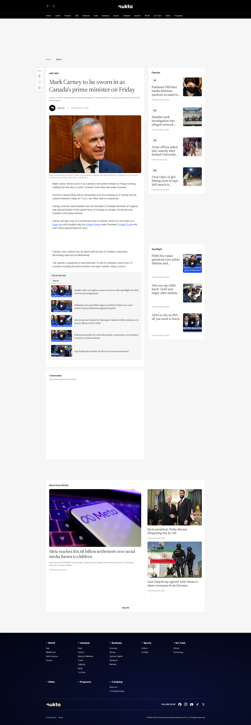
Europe (49, 660)
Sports (116, 15)
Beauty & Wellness (85, 656)
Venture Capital (116, 656)
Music (80, 668)
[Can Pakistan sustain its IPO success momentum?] (61, 351)
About (61, 717)
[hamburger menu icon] (47, 6)
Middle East (51, 652)
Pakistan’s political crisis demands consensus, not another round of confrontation (106, 336)
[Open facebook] (179, 704)
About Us (113, 687)
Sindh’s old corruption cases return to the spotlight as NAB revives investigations (106, 292)
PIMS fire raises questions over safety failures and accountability (166, 259)
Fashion (81, 652)
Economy (113, 648)
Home (48, 15)
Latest (57, 15)
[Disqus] (95, 418)
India (96, 15)
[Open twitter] (203, 704)
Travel (80, 660)
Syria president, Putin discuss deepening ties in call (167, 531)
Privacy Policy (51, 717)
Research (114, 660)
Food (80, 648)
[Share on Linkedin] (39, 88)
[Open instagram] (185, 704)
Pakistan (86, 15)
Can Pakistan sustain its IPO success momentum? (101, 351)
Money (112, 652)
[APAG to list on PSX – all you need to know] (192, 322)
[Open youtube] (191, 704)
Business (105, 15)
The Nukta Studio (117, 691)
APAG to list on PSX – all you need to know (166, 317)
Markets (113, 664)
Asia (47, 648)
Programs (178, 15)
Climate (176, 648)
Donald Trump (125, 224)
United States (93, 224)
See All (125, 607)
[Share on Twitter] (39, 82)
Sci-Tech (157, 15)
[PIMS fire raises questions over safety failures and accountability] (192, 263)
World (147, 15)
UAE (76, 15)
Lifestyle (126, 15)
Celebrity (81, 664)
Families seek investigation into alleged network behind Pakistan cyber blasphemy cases (163, 120)
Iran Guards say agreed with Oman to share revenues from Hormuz (172, 584)
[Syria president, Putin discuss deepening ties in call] (174, 507)
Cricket (144, 648)
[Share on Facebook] (39, 76)
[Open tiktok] (197, 704)
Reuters (61, 108)
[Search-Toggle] (53, 6)
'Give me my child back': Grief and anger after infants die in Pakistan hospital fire (164, 289)
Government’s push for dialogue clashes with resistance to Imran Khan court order (106, 321)
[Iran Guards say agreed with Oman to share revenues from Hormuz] (174, 559)
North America (52, 656)
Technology (178, 652)
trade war (57, 224)
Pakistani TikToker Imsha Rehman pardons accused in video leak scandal (165, 91)
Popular (67, 15)
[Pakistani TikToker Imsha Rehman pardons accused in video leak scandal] (192, 87)
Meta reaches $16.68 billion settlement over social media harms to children (92, 554)
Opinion (137, 15)
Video (168, 15)
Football (144, 652)
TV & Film (81, 672)
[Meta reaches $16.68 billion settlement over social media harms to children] (95, 518)
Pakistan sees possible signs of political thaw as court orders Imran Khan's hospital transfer (103, 307)
